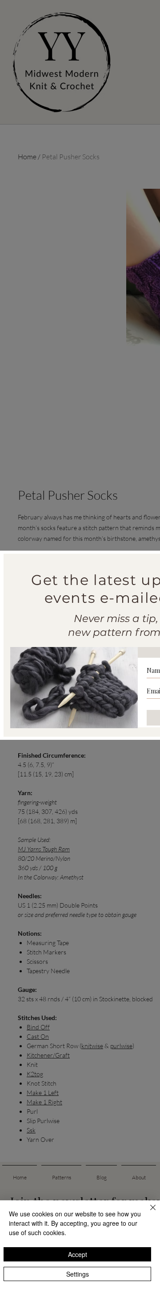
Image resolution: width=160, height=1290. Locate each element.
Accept (77, 1254)
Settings (77, 1273)
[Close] (147, 1213)
